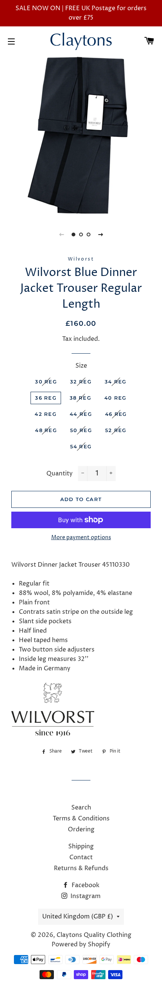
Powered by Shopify (81, 944)
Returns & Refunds (81, 868)
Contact (81, 857)
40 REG (115, 398)
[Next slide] (100, 234)
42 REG (46, 414)
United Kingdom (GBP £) (77, 916)
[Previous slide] (61, 234)
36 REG (46, 398)
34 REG (116, 382)
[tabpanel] (81, 136)
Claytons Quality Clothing (94, 935)
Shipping (81, 846)
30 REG (46, 382)
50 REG (81, 430)
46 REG (116, 414)
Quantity (59, 473)
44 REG (81, 414)
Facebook (84, 885)
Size (81, 366)
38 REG (80, 398)
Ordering (81, 829)
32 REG (81, 382)
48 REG (46, 430)
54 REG (81, 446)
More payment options (81, 537)
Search (81, 807)
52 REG (116, 430)
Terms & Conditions (81, 818)
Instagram (85, 896)
